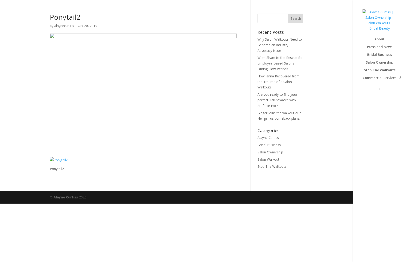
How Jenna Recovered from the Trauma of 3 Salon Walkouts (279, 82)
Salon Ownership (379, 63)
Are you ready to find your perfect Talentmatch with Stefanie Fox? (277, 100)
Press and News (379, 47)
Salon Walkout (268, 159)
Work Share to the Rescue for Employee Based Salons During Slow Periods (280, 63)
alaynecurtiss (64, 25)
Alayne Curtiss (268, 137)
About (380, 39)
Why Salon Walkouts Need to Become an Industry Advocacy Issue (280, 45)
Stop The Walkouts (379, 70)
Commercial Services (379, 78)
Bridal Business (379, 55)
